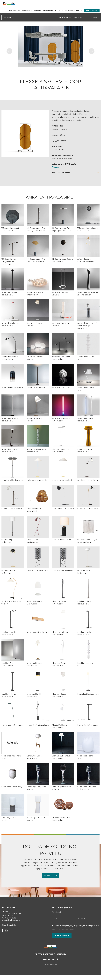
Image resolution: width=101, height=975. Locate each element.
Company (61, 954)
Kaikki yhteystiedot (8, 925)
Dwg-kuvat (27, 11)
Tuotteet (13, 11)
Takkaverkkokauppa (71, 11)
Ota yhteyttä (92, 11)
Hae (57, 11)
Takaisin (10, 17)
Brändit (37, 11)
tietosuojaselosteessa (60, 929)
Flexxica (55, 167)
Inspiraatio (48, 11)
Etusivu (60, 17)
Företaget (49, 954)
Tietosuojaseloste (50, 964)
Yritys (38, 954)
